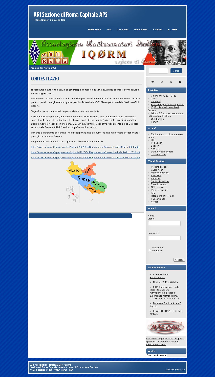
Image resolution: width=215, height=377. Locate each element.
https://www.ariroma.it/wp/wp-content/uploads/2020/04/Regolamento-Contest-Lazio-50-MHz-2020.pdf (85, 147)
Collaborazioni (158, 154)
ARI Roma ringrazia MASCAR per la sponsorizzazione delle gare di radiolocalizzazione (165, 341)
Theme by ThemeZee (175, 370)
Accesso (179, 260)
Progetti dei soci (159, 166)
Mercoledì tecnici (160, 172)
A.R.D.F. (155, 148)
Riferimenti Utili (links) (162, 195)
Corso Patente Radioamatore (159, 276)
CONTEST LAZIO (45, 78)
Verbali (154, 201)
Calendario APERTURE (163, 95)
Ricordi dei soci (159, 184)
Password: (153, 233)
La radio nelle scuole (162, 151)
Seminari (155, 101)
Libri (153, 193)
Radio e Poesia (159, 190)
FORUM (172, 29)
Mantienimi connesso (158, 249)
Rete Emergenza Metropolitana (167, 104)
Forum (154, 121)
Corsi (154, 98)
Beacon (155, 145)
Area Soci (156, 175)
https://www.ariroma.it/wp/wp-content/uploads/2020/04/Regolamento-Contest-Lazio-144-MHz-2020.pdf (85, 152)
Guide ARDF (157, 169)
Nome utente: (151, 217)
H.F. (153, 140)
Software (155, 178)
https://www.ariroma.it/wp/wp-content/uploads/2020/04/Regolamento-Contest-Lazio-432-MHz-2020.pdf (85, 157)
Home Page (94, 29)
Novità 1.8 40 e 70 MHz (165, 282)
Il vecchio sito (158, 198)
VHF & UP (156, 143)
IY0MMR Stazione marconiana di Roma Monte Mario (165, 114)
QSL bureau (157, 119)
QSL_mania (157, 187)
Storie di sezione (160, 181)
